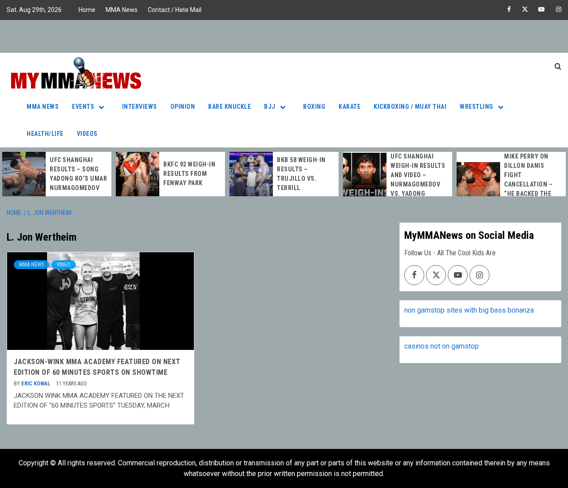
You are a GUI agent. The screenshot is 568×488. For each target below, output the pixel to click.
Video (64, 265)
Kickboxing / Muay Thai (410, 106)
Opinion (182, 106)
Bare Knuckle (229, 106)
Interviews (139, 106)
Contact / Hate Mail (174, 9)
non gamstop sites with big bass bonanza (469, 310)
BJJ (270, 106)
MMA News (122, 9)
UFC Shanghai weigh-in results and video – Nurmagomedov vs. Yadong (417, 175)
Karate (349, 106)
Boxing (314, 106)
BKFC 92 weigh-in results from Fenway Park (189, 173)
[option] (56, 174)
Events (83, 106)
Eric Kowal (36, 384)
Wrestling (476, 106)
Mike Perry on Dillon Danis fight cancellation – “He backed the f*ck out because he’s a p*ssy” (531, 184)
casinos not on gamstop (441, 346)
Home (87, 9)
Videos (87, 133)
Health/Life (45, 133)
